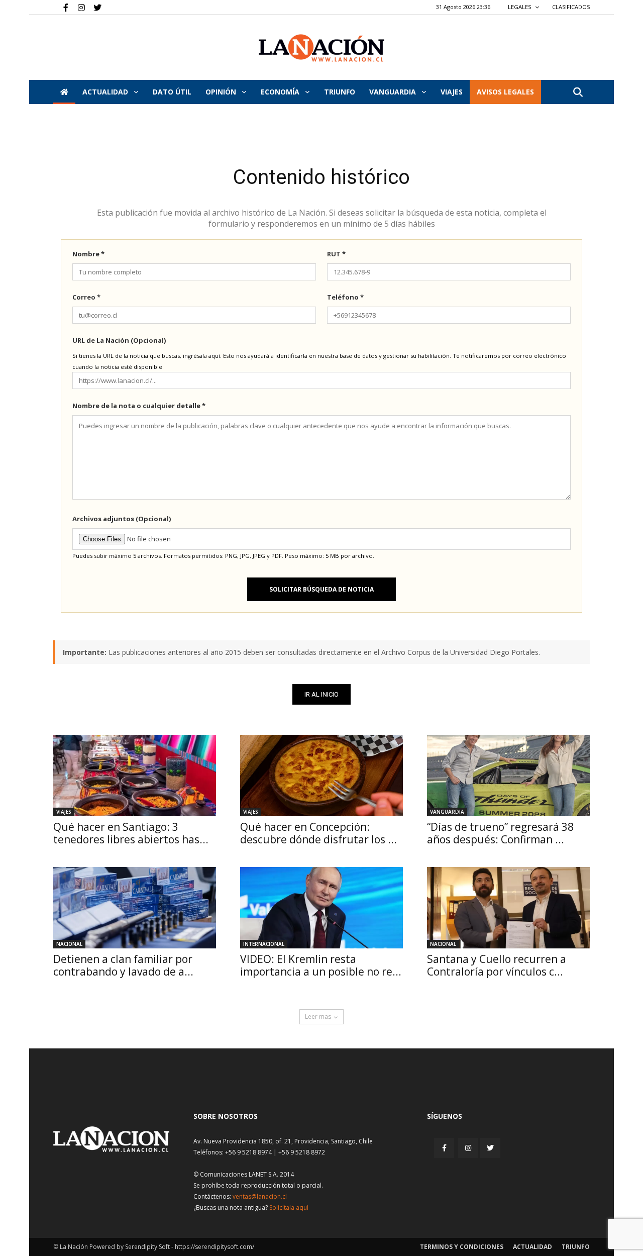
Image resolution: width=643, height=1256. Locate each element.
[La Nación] (321, 48)
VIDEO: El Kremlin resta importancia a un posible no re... (320, 965)
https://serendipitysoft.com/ (214, 1246)
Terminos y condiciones (461, 1246)
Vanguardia (393, 91)
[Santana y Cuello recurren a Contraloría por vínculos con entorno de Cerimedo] (508, 907)
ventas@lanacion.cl (260, 1196)
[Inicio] (64, 92)
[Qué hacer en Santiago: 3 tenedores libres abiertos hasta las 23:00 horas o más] (134, 775)
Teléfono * (345, 297)
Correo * (86, 297)
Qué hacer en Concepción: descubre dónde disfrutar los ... (318, 833)
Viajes (63, 811)
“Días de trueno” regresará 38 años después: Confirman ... (500, 833)
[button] (578, 93)
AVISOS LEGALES (505, 91)
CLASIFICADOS (571, 7)
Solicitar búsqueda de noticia (321, 589)
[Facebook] (60, 7)
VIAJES (452, 91)
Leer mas (318, 1016)
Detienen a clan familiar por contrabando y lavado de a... (123, 965)
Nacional (69, 943)
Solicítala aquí (288, 1207)
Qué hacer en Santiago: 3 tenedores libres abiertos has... (130, 833)
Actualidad (106, 91)
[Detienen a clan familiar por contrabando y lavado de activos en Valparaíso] (134, 907)
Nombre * (88, 253)
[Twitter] (93, 7)
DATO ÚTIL (172, 91)
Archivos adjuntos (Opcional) (121, 518)
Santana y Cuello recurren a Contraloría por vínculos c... (496, 965)
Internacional (263, 943)
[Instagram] (77, 7)
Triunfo (339, 91)
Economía (281, 91)
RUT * (336, 253)
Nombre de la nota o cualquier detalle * (138, 405)
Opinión (221, 91)
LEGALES (520, 7)
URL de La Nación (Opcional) (119, 340)
